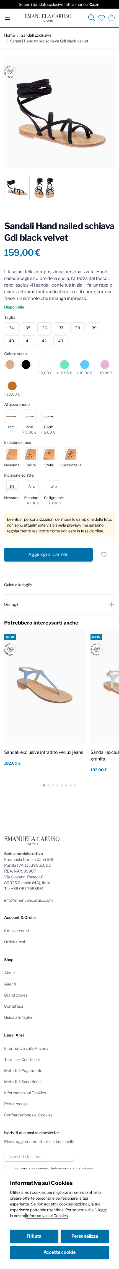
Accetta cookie (59, 1252)
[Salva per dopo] (103, 555)
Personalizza (84, 1236)
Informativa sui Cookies (47, 1215)
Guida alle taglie (18, 1017)
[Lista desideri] (101, 17)
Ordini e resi (14, 941)
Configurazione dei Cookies (28, 1115)
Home (9, 35)
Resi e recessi (16, 1103)
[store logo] (48, 18)
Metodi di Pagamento (23, 1070)
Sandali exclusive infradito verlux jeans (43, 752)
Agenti (10, 984)
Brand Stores (15, 995)
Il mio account (16, 930)
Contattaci (13, 1006)
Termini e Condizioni (22, 1059)
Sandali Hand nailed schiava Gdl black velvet (49, 41)
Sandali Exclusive (48, 4)
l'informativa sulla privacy (72, 1169)
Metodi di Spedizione (22, 1081)
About (9, 972)
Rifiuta (34, 1236)
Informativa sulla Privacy (26, 1048)
